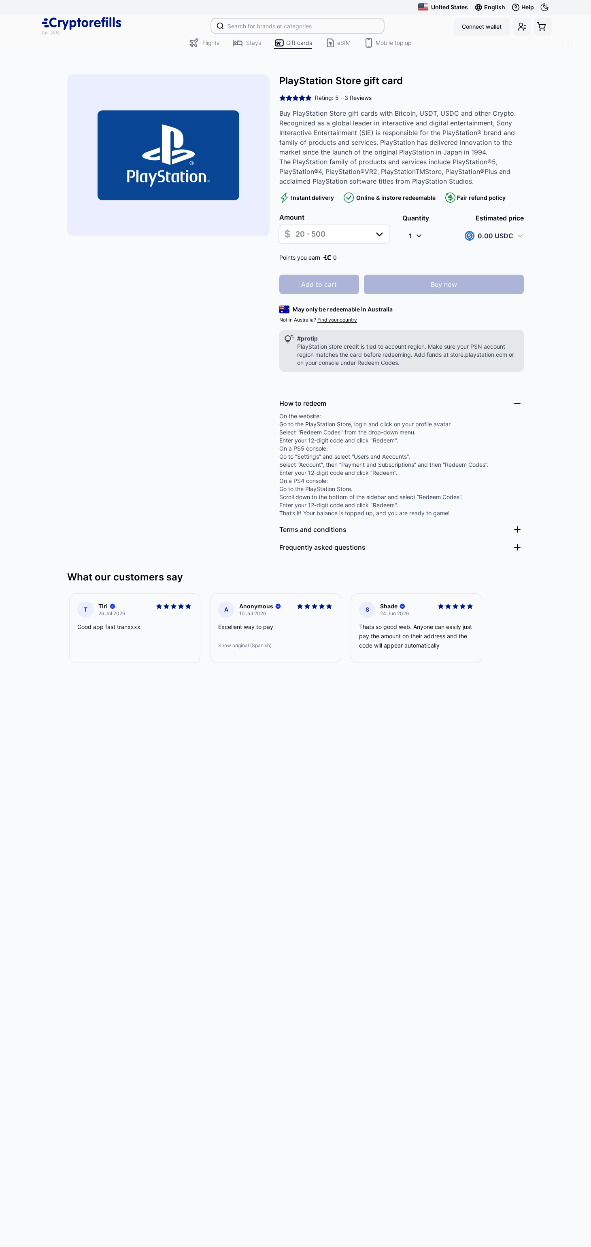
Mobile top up (393, 42)
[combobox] (297, 26)
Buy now (444, 284)
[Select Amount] (379, 234)
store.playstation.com (478, 354)
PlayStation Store (328, 424)
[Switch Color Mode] (546, 7)
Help (527, 7)
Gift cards (299, 42)
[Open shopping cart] (543, 27)
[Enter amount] (334, 234)
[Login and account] (522, 27)
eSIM (344, 42)
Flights (210, 42)
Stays (253, 42)
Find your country (337, 320)
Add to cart (319, 284)
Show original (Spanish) (245, 645)
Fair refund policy (481, 197)
